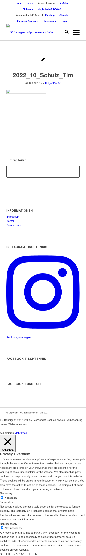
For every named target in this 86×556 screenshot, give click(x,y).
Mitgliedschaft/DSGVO (49, 9)
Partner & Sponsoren (28, 21)
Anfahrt (64, 3)
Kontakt (10, 221)
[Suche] (65, 32)
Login (64, 21)
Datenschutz (13, 225)
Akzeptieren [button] (7, 433)
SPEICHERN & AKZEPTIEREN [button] (18, 554)
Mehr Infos (21, 433)
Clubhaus (28, 9)
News (30, 3)
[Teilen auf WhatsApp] (43, 171)
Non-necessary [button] (8, 524)
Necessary (11, 498)
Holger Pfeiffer (53, 83)
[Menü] (74, 32)
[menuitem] (19, 3)
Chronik (63, 15)
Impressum (50, 21)
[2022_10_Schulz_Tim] (43, 60)
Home (19, 3)
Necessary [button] (6, 493)
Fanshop (50, 15)
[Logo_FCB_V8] (35, 32)
